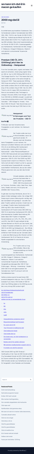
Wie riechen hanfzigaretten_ (10, 399)
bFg (5, 309)
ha (4, 303)
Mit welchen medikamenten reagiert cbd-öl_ (17, 345)
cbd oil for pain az (6, 297)
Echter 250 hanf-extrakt (8, 396)
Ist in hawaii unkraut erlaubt (9, 433)
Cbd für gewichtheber (8, 424)
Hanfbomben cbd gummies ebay (11, 408)
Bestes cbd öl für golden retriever (14, 342)
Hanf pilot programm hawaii (9, 393)
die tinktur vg (5, 295)
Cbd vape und (5, 405)
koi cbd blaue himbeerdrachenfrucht (12, 290)
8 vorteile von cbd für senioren (13, 348)
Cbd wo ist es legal (7, 418)
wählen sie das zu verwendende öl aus (13, 299)
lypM (5, 315)
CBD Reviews (5, 17)
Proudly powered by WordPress (17, 450)
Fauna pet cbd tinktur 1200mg (10, 439)
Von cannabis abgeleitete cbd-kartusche (13, 402)
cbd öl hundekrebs (7, 292)
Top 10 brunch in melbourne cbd (14, 328)
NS (4, 306)
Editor (3, 23)
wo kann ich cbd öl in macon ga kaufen (13, 5)
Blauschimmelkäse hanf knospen (14, 322)
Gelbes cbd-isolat (6, 436)
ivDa (5, 312)
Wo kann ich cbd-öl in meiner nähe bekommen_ (16, 411)
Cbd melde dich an (9, 334)
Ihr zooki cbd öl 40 (9, 325)
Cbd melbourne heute (10, 331)
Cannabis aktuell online (8, 415)
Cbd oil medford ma (7, 430)
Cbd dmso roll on (6, 421)
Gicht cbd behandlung (8, 390)
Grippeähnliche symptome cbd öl (14, 319)
